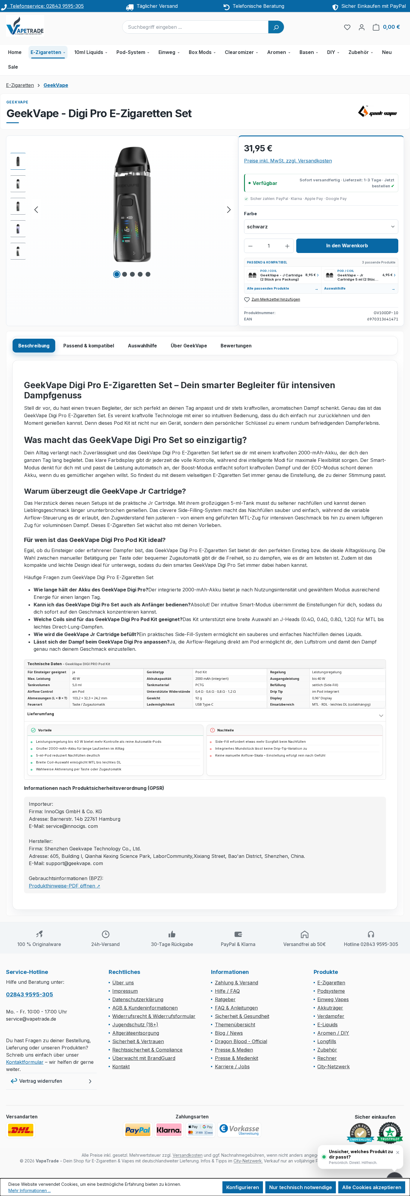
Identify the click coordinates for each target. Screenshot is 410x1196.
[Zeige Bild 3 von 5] (132, 274)
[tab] (34, 346)
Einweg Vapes (333, 999)
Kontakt (121, 1067)
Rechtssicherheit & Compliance (147, 1050)
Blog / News (229, 1033)
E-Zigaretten (331, 983)
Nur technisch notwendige (300, 1187)
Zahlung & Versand (236, 983)
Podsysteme (331, 991)
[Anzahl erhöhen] (287, 246)
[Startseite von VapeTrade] (36, 26)
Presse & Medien (234, 1050)
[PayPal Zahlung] (137, 1130)
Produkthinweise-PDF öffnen (64, 886)
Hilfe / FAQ (227, 991)
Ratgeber (225, 999)
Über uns (123, 983)
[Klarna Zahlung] (169, 1130)
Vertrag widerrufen (40, 1081)
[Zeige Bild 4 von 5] (140, 274)
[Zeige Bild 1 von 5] (116, 274)
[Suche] (276, 27)
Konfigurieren (242, 1187)
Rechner (327, 1058)
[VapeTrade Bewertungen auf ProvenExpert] (360, 1134)
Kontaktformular (25, 1062)
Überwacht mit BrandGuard (143, 1058)
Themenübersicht (235, 1025)
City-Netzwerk (333, 1067)
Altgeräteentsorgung (135, 1033)
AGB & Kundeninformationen (145, 1008)
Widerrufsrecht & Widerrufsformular (153, 1016)
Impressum (125, 991)
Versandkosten (188, 1155)
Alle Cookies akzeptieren (371, 1187)
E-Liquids (327, 1025)
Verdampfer (330, 1016)
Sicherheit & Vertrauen (138, 1041)
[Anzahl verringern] (250, 246)
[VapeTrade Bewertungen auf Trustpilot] (390, 1133)
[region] (122, 209)
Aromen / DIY (333, 1033)
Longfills (326, 1041)
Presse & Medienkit (236, 1058)
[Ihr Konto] (361, 27)
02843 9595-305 (29, 994)
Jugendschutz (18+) (135, 1025)
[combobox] (195, 27)
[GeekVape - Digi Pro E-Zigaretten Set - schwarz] (133, 204)
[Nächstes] (229, 209)
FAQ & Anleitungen (236, 1008)
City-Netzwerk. (248, 1160)
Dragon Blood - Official (241, 1041)
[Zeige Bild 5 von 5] (148, 274)
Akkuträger (330, 1008)
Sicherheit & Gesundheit (242, 1016)
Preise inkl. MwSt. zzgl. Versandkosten (288, 161)
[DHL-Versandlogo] (20, 1130)
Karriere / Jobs (232, 1067)
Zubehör (327, 1050)
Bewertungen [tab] (236, 346)
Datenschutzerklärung (137, 999)
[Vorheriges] (36, 209)
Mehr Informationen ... (29, 1190)
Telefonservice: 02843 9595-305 (45, 6)
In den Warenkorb (347, 245)
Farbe (250, 213)
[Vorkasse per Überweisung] (239, 1129)
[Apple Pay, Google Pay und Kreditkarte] (200, 1130)
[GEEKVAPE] (379, 111)
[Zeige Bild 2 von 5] (124, 274)
